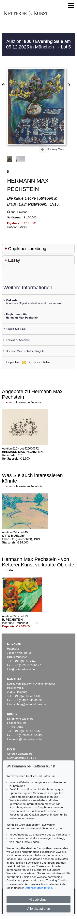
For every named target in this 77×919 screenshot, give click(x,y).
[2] (3, 84)
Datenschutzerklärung (38, 887)
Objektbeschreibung (27, 248)
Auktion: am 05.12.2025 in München (38, 44)
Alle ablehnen (38, 899)
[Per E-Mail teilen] (22, 362)
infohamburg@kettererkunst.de (26, 704)
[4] (68, 84)
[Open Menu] (71, 6)
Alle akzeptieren (38, 908)
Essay (14, 260)
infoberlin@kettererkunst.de (24, 739)
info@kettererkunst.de (21, 669)
